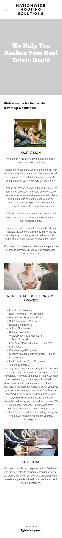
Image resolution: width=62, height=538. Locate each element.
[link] (31, 14)
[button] (8, 10)
